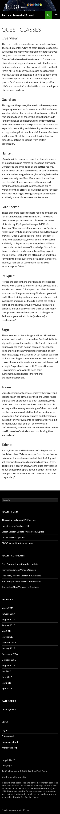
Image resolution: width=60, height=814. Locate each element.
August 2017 (8, 625)
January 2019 (8, 613)
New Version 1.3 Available (28, 575)
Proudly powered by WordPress (15, 810)
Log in (5, 730)
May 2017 (6, 631)
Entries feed (8, 736)
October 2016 (9, 659)
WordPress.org (9, 747)
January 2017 (8, 648)
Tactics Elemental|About (18, 15)
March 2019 (7, 608)
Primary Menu (56, 15)
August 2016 (8, 665)
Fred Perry (7, 564)
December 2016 (10, 654)
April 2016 (7, 688)
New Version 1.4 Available (28, 581)
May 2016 (6, 682)
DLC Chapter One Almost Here (17, 543)
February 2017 (9, 642)
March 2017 (7, 636)
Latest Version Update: (13, 537)
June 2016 (7, 677)
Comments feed (10, 742)
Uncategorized (9, 709)
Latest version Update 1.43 (15, 526)
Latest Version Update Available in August (23, 531)
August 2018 (8, 619)
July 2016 (6, 671)
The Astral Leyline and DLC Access (19, 520)
